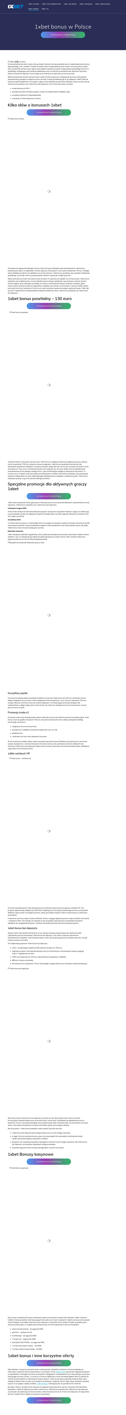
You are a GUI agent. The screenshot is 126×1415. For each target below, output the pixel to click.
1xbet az (45, 9)
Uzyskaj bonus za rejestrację (63, 35)
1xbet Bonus (33, 9)
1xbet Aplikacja (85, 4)
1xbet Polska (33, 4)
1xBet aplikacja (42, 1384)
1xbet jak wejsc (70, 4)
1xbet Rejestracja (102, 4)
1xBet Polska (60, 1372)
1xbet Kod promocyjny (51, 4)
